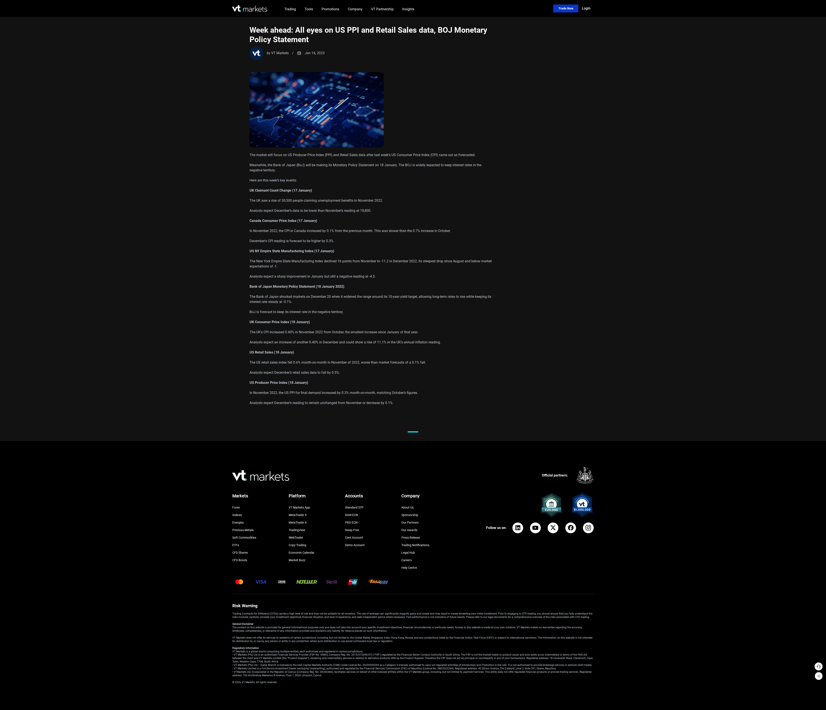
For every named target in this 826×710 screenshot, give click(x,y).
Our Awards (409, 530)
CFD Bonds (239, 560)
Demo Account (355, 545)
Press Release (410, 537)
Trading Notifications (415, 545)
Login (586, 8)
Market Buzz (297, 560)
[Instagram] (588, 528)
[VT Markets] (249, 8)
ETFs (235, 545)
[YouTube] (535, 528)
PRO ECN (351, 522)
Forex (236, 507)
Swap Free (352, 530)
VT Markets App (299, 507)
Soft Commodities (244, 537)
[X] (553, 528)
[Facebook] (570, 528)
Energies (238, 522)
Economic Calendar (301, 552)
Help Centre (409, 567)
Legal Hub (408, 552)
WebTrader (296, 537)
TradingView (297, 530)
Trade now (565, 8)
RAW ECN (351, 515)
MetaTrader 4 (298, 522)
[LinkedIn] (517, 528)
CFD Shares (240, 552)
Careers (406, 560)
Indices (237, 515)
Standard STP (354, 507)
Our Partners (410, 522)
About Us (407, 507)
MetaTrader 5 (298, 515)
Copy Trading (297, 545)
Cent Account (354, 537)
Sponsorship (409, 515)
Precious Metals (243, 530)
